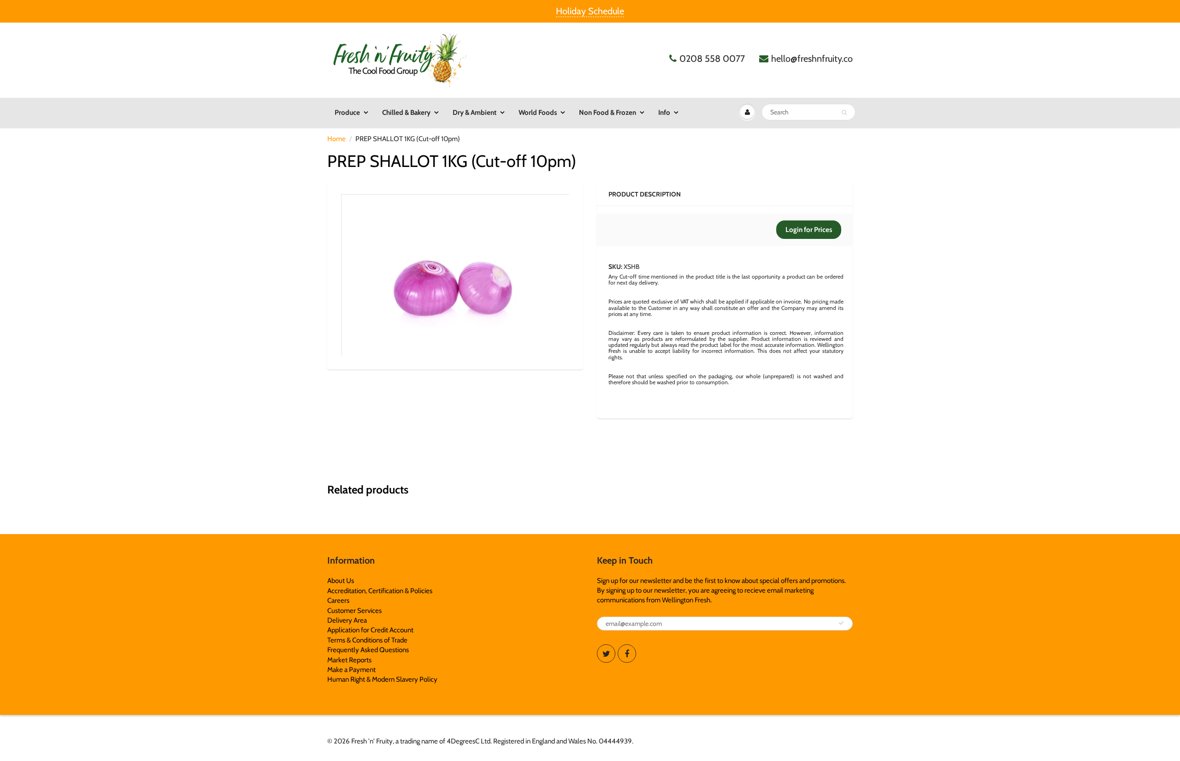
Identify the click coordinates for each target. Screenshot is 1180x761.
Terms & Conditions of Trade (367, 640)
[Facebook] (627, 653)
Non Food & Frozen (607, 112)
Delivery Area (347, 620)
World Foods (538, 112)
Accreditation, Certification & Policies (379, 591)
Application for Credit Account (370, 630)
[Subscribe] (841, 623)
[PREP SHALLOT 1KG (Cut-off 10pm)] (455, 275)
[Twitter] (606, 653)
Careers (338, 600)
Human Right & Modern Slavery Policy (382, 679)
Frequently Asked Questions (368, 650)
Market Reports (349, 660)
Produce (347, 112)
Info (664, 112)
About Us (340, 581)
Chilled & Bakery (406, 112)
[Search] (844, 112)
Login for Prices (808, 230)
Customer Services (354, 610)
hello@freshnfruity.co (812, 58)
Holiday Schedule (590, 11)
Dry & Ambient (474, 112)
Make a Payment (351, 670)
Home (336, 139)
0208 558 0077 (712, 58)
